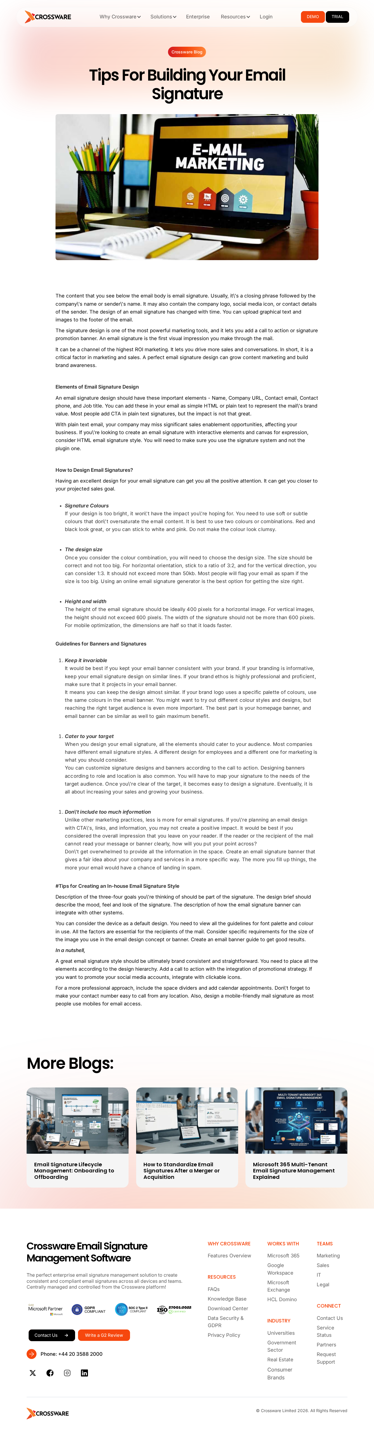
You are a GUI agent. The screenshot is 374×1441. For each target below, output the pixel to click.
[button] (119, 17)
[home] (48, 17)
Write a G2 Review (104, 1335)
